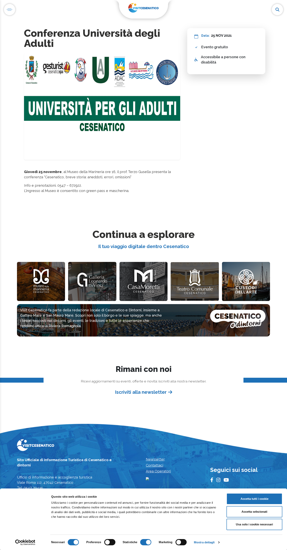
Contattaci (154, 465)
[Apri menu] (9, 9)
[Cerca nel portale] (277, 9)
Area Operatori (158, 471)
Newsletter (155, 459)
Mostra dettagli (204, 542)
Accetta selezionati (254, 511)
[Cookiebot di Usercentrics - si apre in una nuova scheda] (25, 542)
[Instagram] (218, 480)
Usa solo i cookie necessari (254, 524)
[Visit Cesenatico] (35, 446)
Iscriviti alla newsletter (141, 392)
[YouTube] (226, 480)
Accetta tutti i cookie (254, 498)
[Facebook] (211, 480)
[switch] (109, 542)
